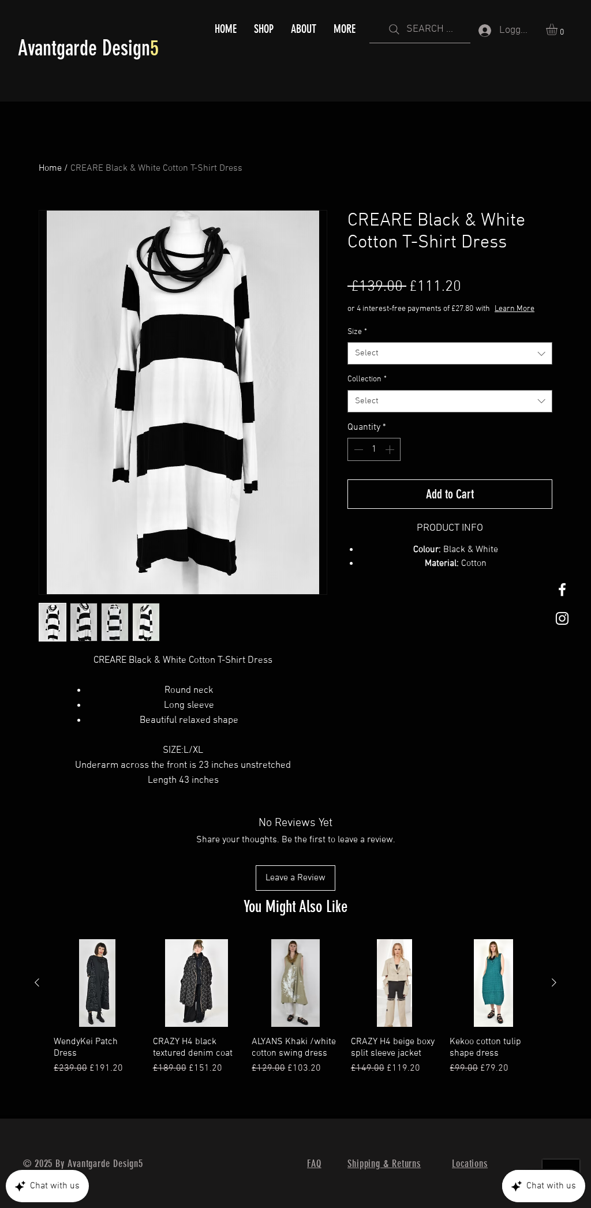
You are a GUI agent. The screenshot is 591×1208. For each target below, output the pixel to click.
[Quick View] (97, 983)
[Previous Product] (37, 982)
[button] (558, 29)
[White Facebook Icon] (562, 589)
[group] (295, 1013)
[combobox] (449, 353)
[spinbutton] (374, 449)
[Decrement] (357, 449)
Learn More (514, 309)
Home (50, 168)
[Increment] (391, 449)
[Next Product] (554, 982)
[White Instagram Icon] (562, 618)
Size (357, 332)
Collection (367, 379)
